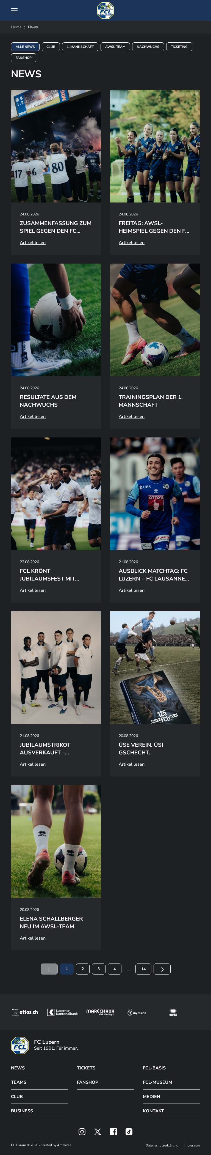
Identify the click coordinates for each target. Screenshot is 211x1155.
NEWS (18, 1068)
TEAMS (18, 1082)
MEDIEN (151, 1097)
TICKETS (86, 1068)
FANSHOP (87, 1082)
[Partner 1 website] (25, 1012)
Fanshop (24, 58)
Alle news (25, 47)
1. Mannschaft (80, 47)
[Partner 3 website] (100, 1012)
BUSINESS (22, 1111)
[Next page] (162, 969)
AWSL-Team (115, 47)
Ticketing (179, 47)
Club (50, 47)
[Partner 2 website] (62, 1012)
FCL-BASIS (154, 1068)
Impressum (192, 1145)
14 (143, 968)
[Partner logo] (82, 1131)
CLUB (17, 1097)
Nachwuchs (148, 47)
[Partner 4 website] (136, 1012)
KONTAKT (153, 1111)
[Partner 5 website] (173, 1012)
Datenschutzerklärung (162, 1145)
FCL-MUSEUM (157, 1082)
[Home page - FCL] (105, 10)
